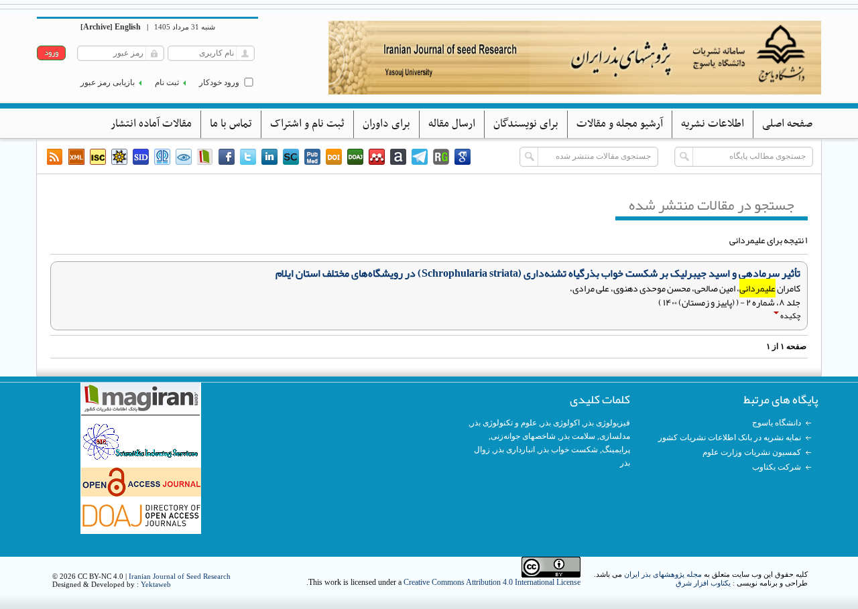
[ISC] (98, 157)
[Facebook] (227, 157)
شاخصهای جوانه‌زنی (523, 436)
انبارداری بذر (514, 449)
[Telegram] (420, 157)
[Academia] (398, 157)
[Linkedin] (269, 157)
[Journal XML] (76, 157)
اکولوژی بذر (560, 422)
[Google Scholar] (462, 157)
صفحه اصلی (787, 124)
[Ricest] (119, 157)
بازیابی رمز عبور (107, 82)
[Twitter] (248, 157)
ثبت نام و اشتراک (307, 124)
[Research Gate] (441, 157)
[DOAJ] (355, 157)
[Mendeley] (377, 157)
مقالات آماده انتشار (151, 124)
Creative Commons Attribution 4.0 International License (492, 582)
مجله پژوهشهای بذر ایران (663, 574)
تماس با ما (231, 124)
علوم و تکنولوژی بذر (504, 422)
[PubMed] (312, 157)
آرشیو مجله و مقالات (619, 124)
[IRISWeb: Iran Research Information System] (184, 157)
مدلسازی (614, 436)
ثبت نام (167, 82)
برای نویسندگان (525, 124)
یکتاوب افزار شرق (703, 583)
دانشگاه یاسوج (776, 422)
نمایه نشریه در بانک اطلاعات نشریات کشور (729, 437)
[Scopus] (291, 157)
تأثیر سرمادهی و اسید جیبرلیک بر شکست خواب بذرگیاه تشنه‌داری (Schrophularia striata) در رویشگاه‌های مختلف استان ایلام (537, 273)
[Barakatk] (162, 157)
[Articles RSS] (55, 157)
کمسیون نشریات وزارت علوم (751, 452)
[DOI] (334, 157)
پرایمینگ (616, 449)
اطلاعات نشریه (712, 124)
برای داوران (386, 124)
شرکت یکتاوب (776, 467)
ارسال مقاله (451, 124)
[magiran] (205, 157)
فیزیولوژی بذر (607, 422)
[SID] (141, 157)
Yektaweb (156, 584)
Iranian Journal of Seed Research (180, 576)
